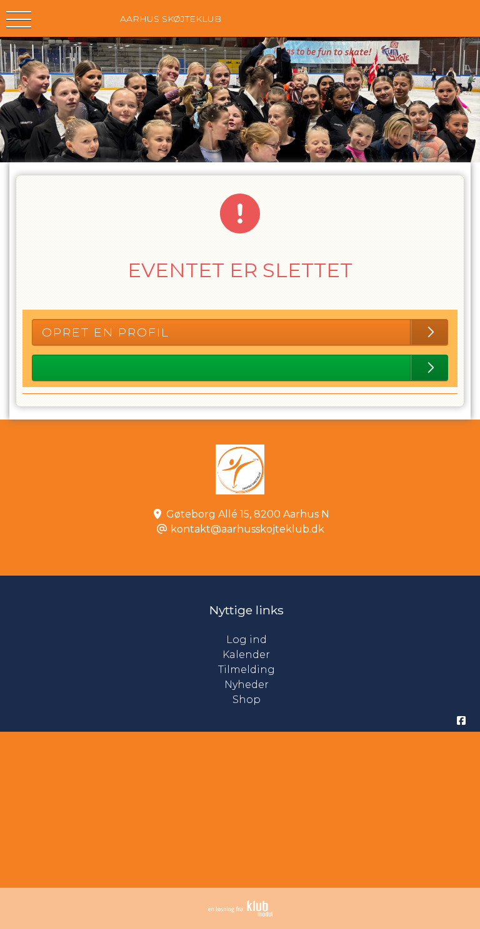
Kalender (246, 655)
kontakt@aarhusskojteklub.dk (247, 529)
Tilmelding (246, 670)
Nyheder (246, 685)
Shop (246, 699)
